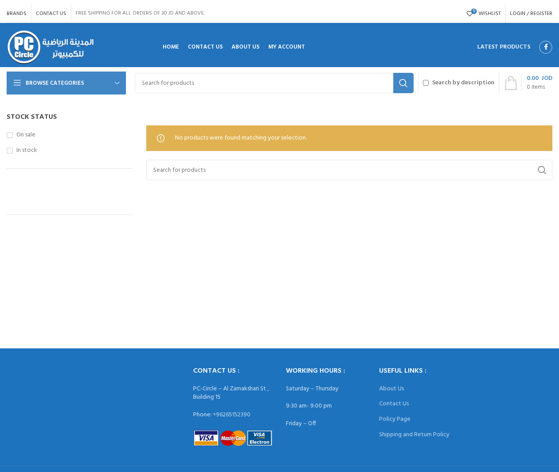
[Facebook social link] (545, 47)
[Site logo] (50, 47)
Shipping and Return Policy (414, 435)
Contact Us (394, 404)
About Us (391, 389)
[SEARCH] (403, 83)
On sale (25, 135)
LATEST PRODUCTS (503, 47)
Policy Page (395, 419)
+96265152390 (232, 415)
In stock (26, 150)
